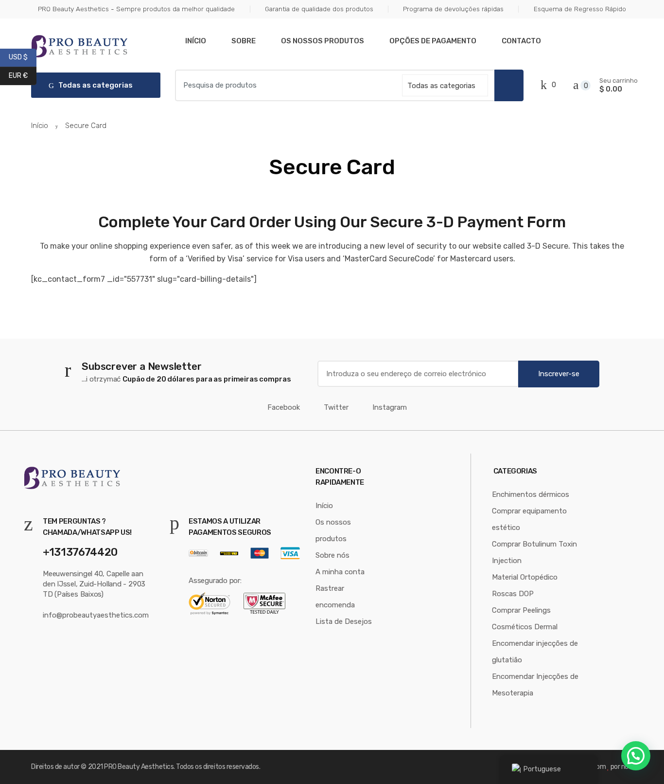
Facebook (283, 407)
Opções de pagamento (432, 40)
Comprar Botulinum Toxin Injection (534, 552)
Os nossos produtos (322, 40)
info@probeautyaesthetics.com (96, 615)
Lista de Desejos (343, 621)
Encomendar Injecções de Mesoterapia (535, 684)
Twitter (336, 407)
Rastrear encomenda (335, 596)
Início (195, 40)
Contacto (521, 40)
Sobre (243, 40)
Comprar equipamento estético (529, 519)
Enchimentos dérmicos (530, 494)
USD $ (22, 57)
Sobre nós (332, 555)
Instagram (389, 407)
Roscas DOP (513, 593)
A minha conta (340, 571)
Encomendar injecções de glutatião (535, 651)
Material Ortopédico (525, 577)
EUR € (22, 75)
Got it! (618, 16)
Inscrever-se (558, 373)
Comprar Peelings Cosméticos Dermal (525, 618)
